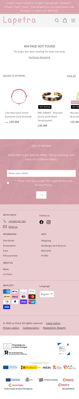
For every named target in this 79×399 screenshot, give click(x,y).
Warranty (46, 250)
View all (71, 75)
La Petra (7, 274)
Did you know (10, 255)
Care (5, 250)
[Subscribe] (41, 195)
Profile (45, 255)
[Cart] (64, 20)
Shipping (46, 240)
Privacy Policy (43, 185)
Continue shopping (39, 57)
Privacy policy (11, 327)
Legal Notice (59, 180)
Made (6, 269)
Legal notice (53, 323)
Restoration (9, 245)
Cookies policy (31, 327)
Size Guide (8, 240)
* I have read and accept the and (43, 183)
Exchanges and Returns (53, 245)
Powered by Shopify (54, 327)
